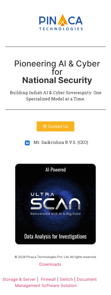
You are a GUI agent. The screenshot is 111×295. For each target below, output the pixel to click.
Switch (66, 279)
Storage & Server (19, 279)
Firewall (48, 279)
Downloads (50, 264)
